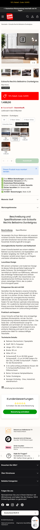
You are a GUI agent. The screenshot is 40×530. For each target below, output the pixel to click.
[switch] (35, 525)
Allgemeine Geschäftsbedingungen (27, 523)
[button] (37, 16)
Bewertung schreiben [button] (20, 412)
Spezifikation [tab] (21, 230)
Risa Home (5, 85)
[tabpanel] (20, 308)
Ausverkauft (27, 161)
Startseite (4, 24)
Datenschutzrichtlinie (7, 523)
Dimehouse (9, 520)
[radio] (4, 120)
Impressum (4, 524)
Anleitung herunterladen (14, 388)
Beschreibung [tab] (6, 230)
